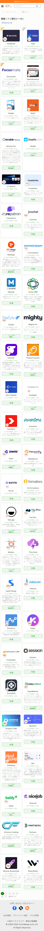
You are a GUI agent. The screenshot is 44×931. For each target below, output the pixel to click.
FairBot (11, 113)
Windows (6, 22)
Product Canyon (33, 358)
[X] (21, 908)
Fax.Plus (33, 517)
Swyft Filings (11, 591)
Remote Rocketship (11, 871)
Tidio (33, 44)
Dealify (33, 146)
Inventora (33, 426)
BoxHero (32, 726)
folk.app (11, 520)
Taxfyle (11, 325)
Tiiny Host (33, 552)
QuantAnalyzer (33, 79)
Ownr (11, 459)
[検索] (37, 6)
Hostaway (11, 765)
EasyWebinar (33, 691)
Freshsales (11, 660)
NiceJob (33, 803)
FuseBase (33, 395)
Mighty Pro (33, 324)
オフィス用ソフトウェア (9, 12)
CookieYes (33, 188)
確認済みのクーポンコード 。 (22, 1)
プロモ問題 (34, 915)
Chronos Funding (11, 832)
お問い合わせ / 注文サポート (22, 903)
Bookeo (11, 552)
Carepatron (11, 218)
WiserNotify (33, 871)
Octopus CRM (11, 729)
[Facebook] (15, 908)
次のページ (12, 896)
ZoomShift (11, 693)
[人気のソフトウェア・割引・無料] (8, 6)
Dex (32, 763)
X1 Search (11, 186)
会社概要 (7, 915)
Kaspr (33, 628)
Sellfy (11, 806)
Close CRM (33, 292)
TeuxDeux (11, 429)
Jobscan (32, 589)
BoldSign (11, 255)
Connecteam (33, 253)
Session (33, 657)
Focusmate (11, 77)
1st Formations (33, 488)
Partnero (32, 832)
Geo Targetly (11, 395)
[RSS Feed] (27, 908)
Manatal (11, 292)
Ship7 (33, 113)
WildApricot (33, 459)
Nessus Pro (11, 146)
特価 (11, 92)
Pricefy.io (11, 628)
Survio (11, 491)
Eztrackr (11, 358)
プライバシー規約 (20, 915)
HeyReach (11, 44)
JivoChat (33, 220)
